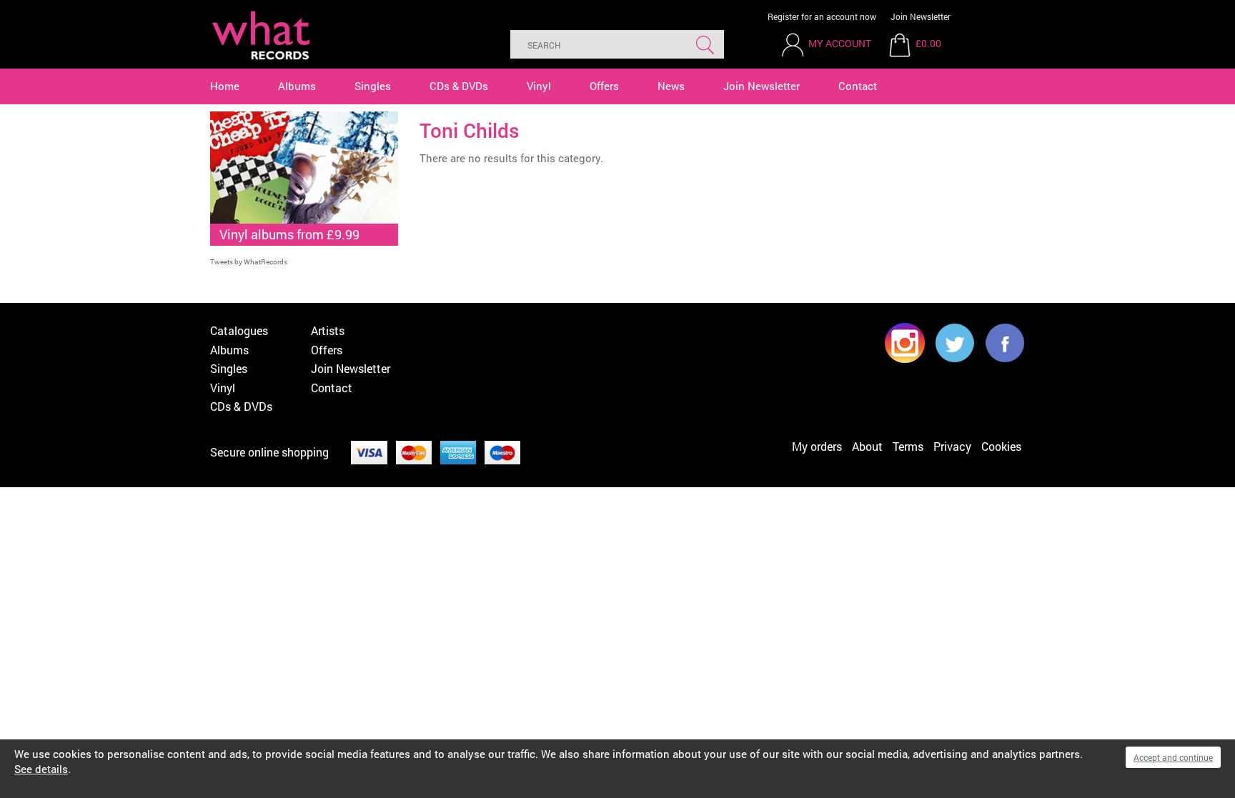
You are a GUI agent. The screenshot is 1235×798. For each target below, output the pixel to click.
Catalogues (239, 330)
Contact (857, 86)
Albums (297, 86)
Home (224, 86)
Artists (327, 330)
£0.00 (928, 43)
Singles (372, 86)
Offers (604, 86)
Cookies (1001, 446)
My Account (839, 43)
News (671, 86)
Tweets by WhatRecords (248, 261)
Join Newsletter (921, 16)
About (867, 446)
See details (41, 769)
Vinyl (539, 86)
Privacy (952, 446)
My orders (817, 446)
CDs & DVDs (459, 86)
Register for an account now (822, 16)
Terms (908, 446)
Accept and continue (1173, 757)
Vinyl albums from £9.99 (289, 234)
